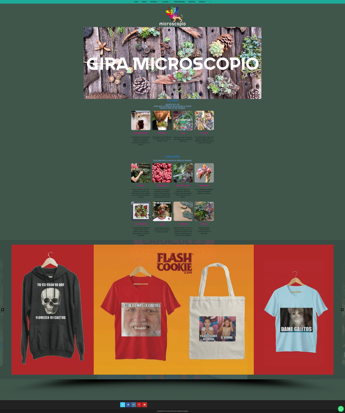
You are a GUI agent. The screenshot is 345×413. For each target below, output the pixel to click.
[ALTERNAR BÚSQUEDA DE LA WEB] (210, 2)
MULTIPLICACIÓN (183, 186)
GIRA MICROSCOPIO (141, 133)
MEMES (162, 224)
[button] (172, 309)
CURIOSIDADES (141, 224)
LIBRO (183, 133)
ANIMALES (183, 224)
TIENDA (204, 224)
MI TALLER (204, 133)
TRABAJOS (162, 133)
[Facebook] (128, 404)
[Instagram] (133, 404)
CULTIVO (141, 186)
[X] (122, 404)
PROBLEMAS (204, 186)
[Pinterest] (139, 404)
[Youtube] (144, 404)
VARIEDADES (162, 186)
